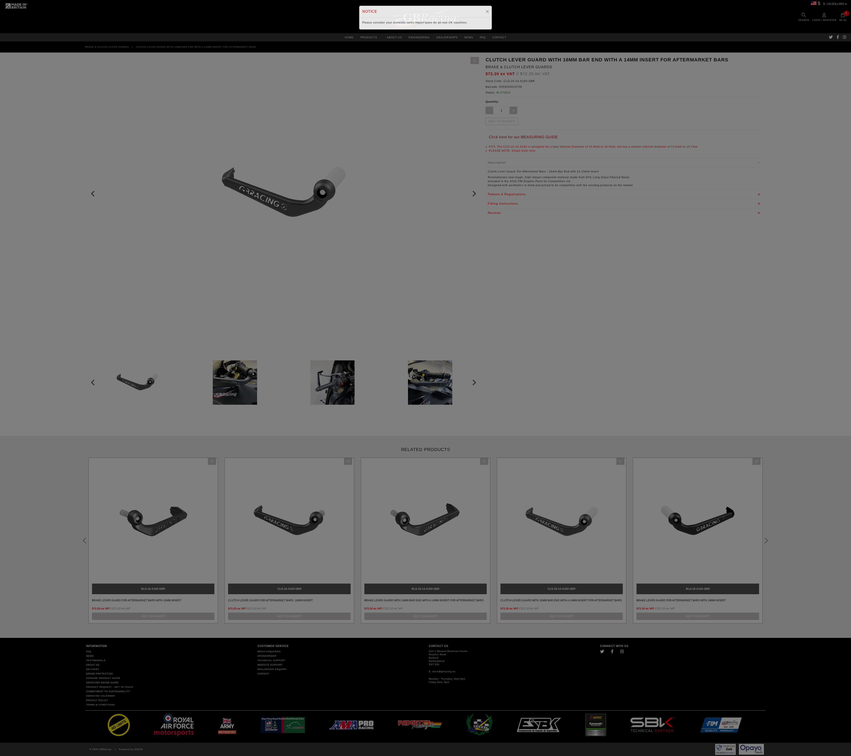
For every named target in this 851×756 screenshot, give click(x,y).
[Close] (487, 11)
